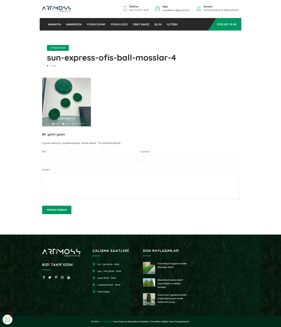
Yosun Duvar (96, 24)
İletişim (172, 24)
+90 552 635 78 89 (138, 10)
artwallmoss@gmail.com (176, 10)
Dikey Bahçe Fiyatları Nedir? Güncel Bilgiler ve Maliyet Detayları (170, 283)
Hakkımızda (73, 24)
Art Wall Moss (105, 321)
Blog (158, 24)
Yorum (46, 170)
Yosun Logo (119, 24)
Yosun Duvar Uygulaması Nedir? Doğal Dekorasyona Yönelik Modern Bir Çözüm (172, 298)
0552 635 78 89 (226, 24)
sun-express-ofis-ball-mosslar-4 (111, 57)
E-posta (145, 152)
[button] (7, 319)
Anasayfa (54, 24)
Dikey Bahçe (141, 24)
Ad (44, 152)
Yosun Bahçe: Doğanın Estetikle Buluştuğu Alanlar (172, 265)
